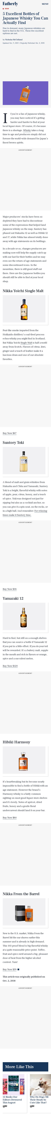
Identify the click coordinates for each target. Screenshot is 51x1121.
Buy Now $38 (10, 589)
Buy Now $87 (9, 433)
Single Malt (26, 342)
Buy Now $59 (9, 969)
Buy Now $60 (10, 817)
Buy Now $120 (10, 666)
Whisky (27, 130)
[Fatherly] (10, 4)
